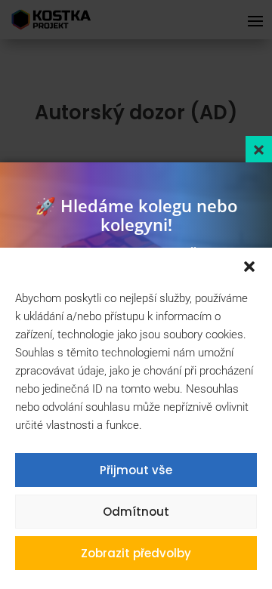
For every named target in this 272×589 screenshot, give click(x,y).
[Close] (259, 149)
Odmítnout (136, 512)
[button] (249, 266)
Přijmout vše (136, 470)
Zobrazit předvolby (136, 553)
